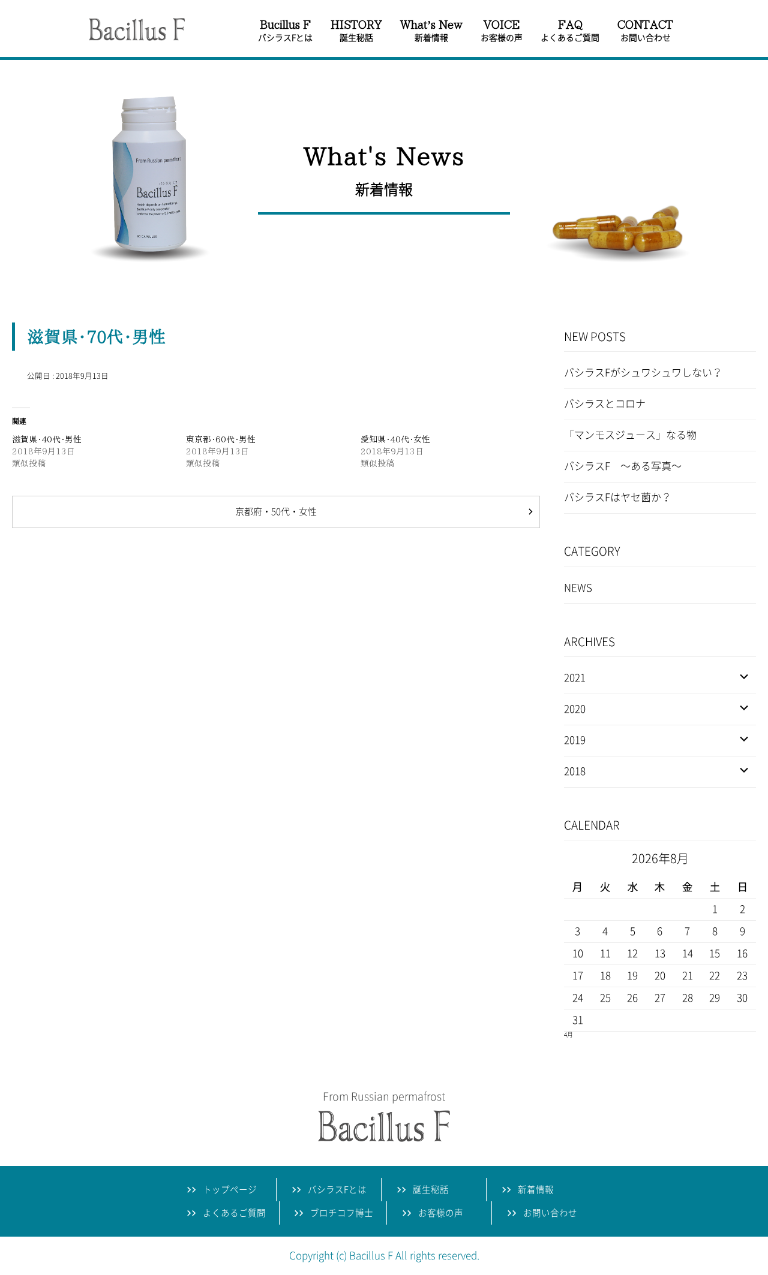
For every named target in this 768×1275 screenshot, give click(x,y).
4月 (568, 1035)
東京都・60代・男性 (221, 439)
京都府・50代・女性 (276, 511)
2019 (575, 740)
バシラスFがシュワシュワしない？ (643, 372)
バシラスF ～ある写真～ (623, 466)
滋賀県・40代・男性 (47, 439)
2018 (575, 771)
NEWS (578, 588)
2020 (575, 709)
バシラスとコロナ (605, 404)
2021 (575, 678)
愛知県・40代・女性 (395, 439)
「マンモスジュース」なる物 (630, 435)
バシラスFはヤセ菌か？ (617, 497)
